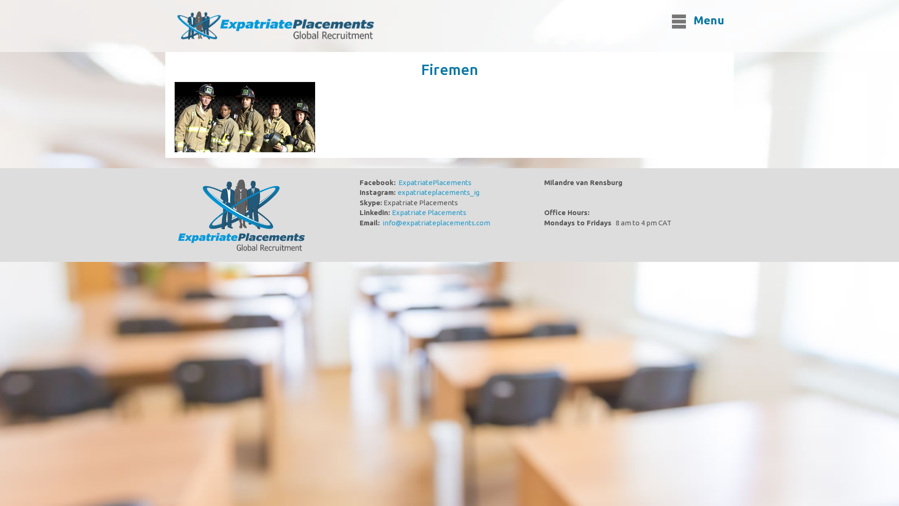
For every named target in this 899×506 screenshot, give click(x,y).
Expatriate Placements (429, 212)
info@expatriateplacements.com (436, 223)
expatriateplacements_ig (438, 192)
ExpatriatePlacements (435, 182)
